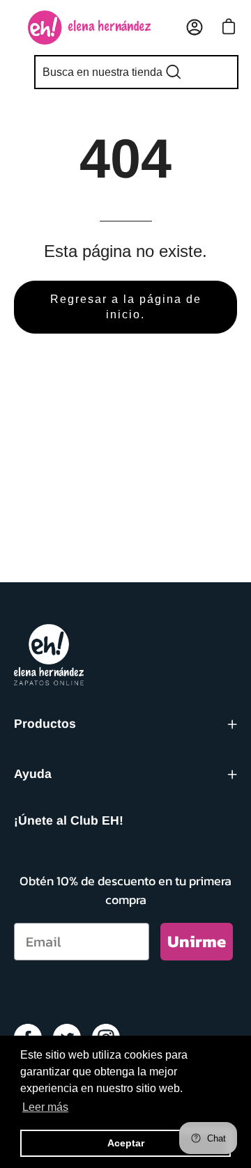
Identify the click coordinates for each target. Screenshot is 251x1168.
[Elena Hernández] (89, 27)
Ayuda (33, 774)
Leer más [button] (45, 1107)
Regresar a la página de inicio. (125, 306)
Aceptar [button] (125, 1142)
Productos (45, 724)
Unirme (196, 941)
